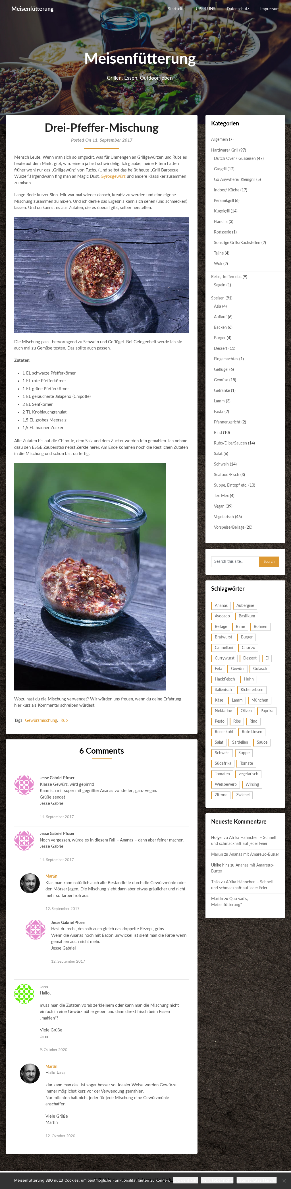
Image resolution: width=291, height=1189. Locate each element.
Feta (218, 669)
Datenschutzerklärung (256, 1180)
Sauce (262, 743)
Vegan (219, 506)
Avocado (222, 616)
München (259, 700)
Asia (217, 307)
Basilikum (247, 616)
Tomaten (222, 774)
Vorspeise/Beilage (229, 528)
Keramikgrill (224, 201)
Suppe (244, 753)
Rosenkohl (224, 732)
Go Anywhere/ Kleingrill (234, 180)
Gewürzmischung (41, 720)
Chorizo (248, 648)
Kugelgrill (222, 211)
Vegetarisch (224, 517)
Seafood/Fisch (226, 475)
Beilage (221, 627)
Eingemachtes (226, 359)
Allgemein (219, 140)
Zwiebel (243, 795)
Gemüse (221, 380)
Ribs (237, 721)
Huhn (249, 679)
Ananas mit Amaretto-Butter (254, 855)
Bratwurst (223, 637)
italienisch (223, 690)
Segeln (219, 285)
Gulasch (260, 669)
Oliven (246, 711)
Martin (51, 876)
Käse (219, 700)
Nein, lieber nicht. (217, 1180)
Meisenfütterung (32, 9)
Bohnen (260, 627)
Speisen (218, 298)
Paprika (267, 711)
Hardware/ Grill (224, 150)
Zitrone (221, 795)
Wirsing (252, 785)
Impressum (270, 9)
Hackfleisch (225, 679)
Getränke (222, 391)
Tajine (219, 253)
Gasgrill (220, 169)
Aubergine (245, 606)
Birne (240, 627)
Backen (220, 328)
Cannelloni (224, 648)
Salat (218, 454)
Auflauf (220, 317)
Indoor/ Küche (226, 190)
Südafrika (223, 764)
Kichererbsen (252, 690)
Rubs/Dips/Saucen (230, 443)
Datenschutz (238, 9)
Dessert (220, 349)
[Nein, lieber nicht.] (284, 1181)
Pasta (218, 412)
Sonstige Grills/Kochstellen (237, 243)
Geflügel (221, 370)
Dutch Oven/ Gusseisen (235, 159)
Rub (64, 720)
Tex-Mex (221, 496)
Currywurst (224, 658)
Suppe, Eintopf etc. (230, 485)
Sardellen (240, 743)
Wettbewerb (226, 785)
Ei (267, 658)
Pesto (220, 721)
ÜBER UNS (205, 9)
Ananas (221, 606)
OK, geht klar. (186, 1180)
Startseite (176, 9)
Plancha (221, 222)
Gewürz (237, 669)
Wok (218, 264)
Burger (220, 338)
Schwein (221, 464)
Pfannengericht (227, 422)
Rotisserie (222, 232)
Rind (218, 433)
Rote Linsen (252, 732)
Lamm (219, 401)
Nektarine (223, 711)
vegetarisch (248, 774)
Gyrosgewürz (113, 176)
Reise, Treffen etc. (226, 277)
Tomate (246, 764)
